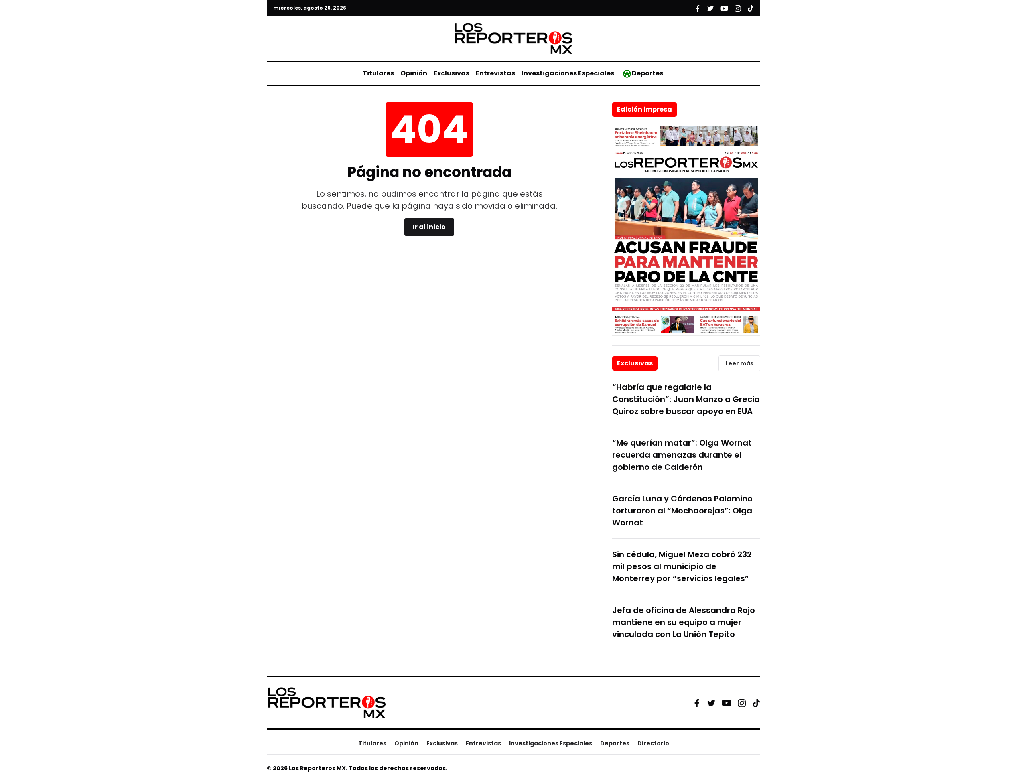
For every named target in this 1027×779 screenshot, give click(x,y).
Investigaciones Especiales (568, 73)
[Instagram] (742, 703)
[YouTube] (726, 703)
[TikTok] (756, 703)
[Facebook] (697, 703)
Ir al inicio (429, 226)
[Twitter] (711, 703)
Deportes (647, 73)
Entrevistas (495, 73)
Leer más (739, 363)
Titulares (378, 73)
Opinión (413, 73)
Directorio (653, 743)
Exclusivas (451, 73)
